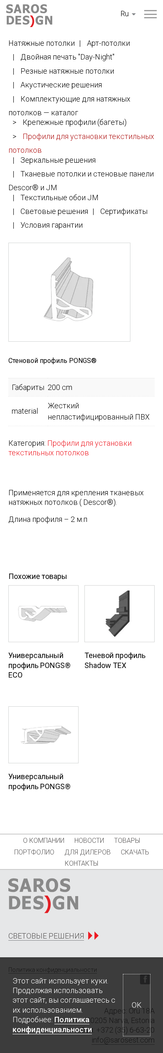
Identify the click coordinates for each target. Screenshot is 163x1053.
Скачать (135, 852)
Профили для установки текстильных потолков (81, 143)
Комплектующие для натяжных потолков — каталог (69, 105)
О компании (43, 840)
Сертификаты (124, 211)
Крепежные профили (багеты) (75, 122)
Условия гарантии (51, 225)
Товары (127, 840)
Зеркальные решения (58, 160)
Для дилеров (87, 852)
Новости (89, 840)
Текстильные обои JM (59, 197)
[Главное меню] (150, 14)
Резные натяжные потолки (67, 71)
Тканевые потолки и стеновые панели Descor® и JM (81, 180)
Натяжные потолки (41, 43)
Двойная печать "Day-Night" (67, 56)
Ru (124, 13)
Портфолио (34, 852)
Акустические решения (61, 84)
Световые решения (54, 211)
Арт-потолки (108, 43)
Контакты (81, 863)
